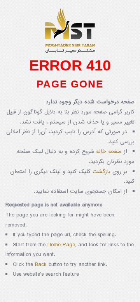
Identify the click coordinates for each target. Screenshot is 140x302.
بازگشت (101, 172)
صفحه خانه (109, 152)
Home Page (61, 245)
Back (41, 265)
